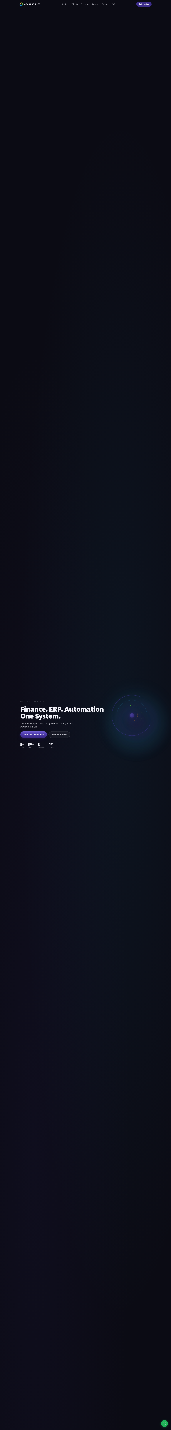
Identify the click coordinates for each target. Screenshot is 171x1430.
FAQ (113, 4)
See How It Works (59, 734)
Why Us (75, 4)
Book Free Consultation (34, 734)
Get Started (144, 4)
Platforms (85, 4)
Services (65, 4)
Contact (105, 4)
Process (95, 4)
